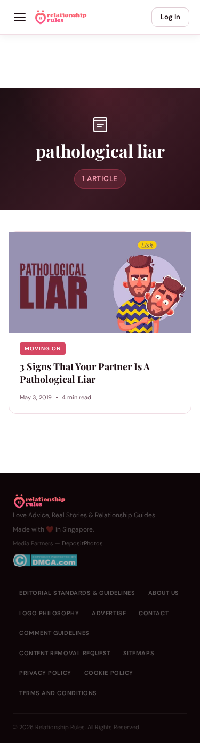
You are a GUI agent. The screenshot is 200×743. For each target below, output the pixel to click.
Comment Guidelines (54, 632)
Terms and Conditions (58, 693)
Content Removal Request (64, 653)
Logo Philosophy (49, 613)
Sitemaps (138, 653)
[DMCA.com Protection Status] (84, 560)
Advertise (109, 613)
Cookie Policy (108, 672)
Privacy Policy (45, 672)
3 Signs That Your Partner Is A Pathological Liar (85, 373)
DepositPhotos (82, 543)
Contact (154, 613)
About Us (163, 593)
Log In (170, 16)
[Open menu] (20, 17)
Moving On (43, 348)
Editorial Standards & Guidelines (77, 593)
